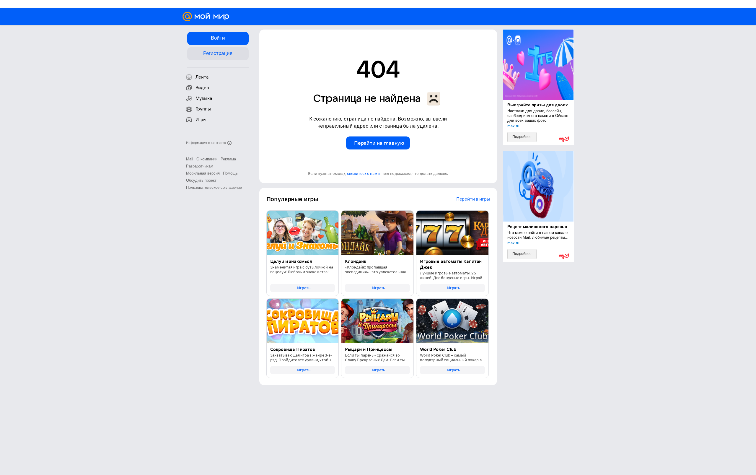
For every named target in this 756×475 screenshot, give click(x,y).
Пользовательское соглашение (214, 187)
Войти (218, 38)
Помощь (230, 173)
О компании (206, 159)
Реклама (228, 159)
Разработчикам (199, 166)
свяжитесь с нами (363, 173)
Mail (189, 159)
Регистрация (217, 53)
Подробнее (522, 137)
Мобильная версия (203, 173)
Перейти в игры (473, 199)
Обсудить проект (201, 180)
